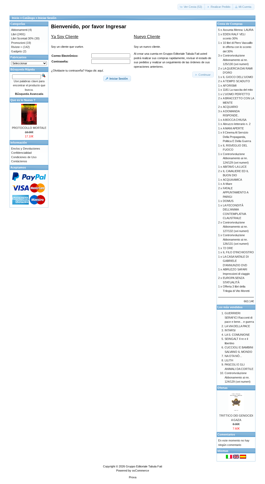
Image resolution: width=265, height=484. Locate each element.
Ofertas (222, 387)
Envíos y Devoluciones (25, 148)
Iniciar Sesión (47, 17)
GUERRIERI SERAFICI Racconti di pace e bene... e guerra (239, 317)
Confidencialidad (21, 152)
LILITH (229, 360)
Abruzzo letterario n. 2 (237, 123)
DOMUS (228, 200)
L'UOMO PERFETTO (236, 94)
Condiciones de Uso (23, 157)
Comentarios (226, 434)
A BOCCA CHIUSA (234, 119)
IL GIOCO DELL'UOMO (238, 77)
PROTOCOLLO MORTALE (29, 127)
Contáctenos (19, 161)
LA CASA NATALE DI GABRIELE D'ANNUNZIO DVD (236, 261)
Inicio (15, 17)
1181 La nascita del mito (238, 89)
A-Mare (227, 183)
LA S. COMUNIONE (237, 334)
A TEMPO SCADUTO (236, 81)
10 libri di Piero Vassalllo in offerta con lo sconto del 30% (238, 47)
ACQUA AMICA (232, 179)
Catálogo (29, 17)
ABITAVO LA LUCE (235, 166)
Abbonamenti (19, 29)
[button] (191, 7)
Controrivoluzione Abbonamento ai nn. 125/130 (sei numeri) (236, 60)
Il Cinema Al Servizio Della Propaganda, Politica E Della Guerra (237, 137)
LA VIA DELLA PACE (237, 326)
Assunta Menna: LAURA (238, 29)
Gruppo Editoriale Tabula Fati (144, 466)
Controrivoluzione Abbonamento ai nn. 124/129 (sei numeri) (236, 158)
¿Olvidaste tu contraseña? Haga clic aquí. (77, 70)
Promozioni (18, 42)
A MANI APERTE (233, 128)
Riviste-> (16, 46)
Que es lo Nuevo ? (22, 100)
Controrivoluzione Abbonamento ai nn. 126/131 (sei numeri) (236, 239)
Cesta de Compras (229, 23)
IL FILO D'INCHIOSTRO (238, 252)
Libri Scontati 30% (22, 38)
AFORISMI (230, 85)
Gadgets (16, 51)
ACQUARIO (230, 106)
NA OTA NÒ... (233, 355)
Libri (13, 34)
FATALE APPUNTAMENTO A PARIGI (235, 192)
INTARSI (230, 330)
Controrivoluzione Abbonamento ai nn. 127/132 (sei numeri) (236, 227)
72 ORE (228, 248)
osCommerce (140, 470)
